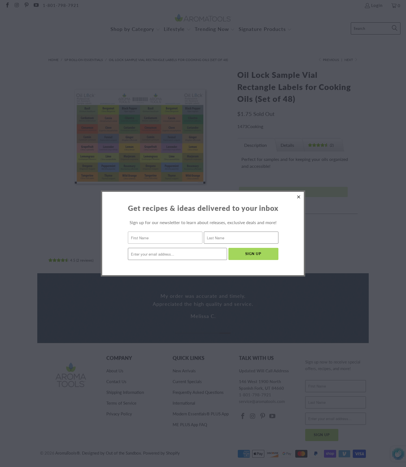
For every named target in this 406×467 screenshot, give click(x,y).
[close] (299, 197)
